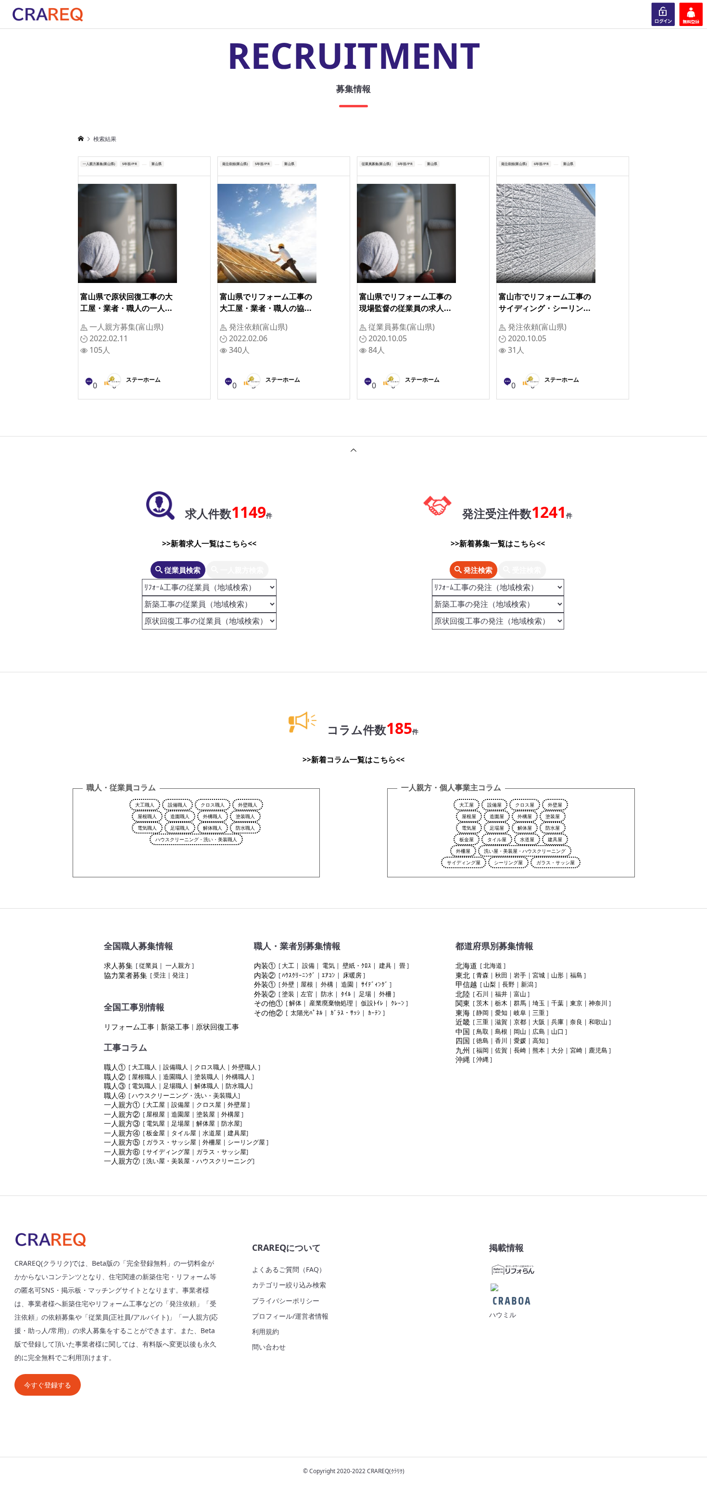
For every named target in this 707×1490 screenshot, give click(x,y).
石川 (482, 993)
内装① (265, 965)
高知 (538, 1040)
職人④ (115, 1095)
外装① (265, 984)
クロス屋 (524, 804)
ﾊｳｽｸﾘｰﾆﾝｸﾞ (299, 975)
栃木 (501, 1003)
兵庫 (557, 1021)
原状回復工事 (217, 1026)
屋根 (307, 984)
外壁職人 (247, 804)
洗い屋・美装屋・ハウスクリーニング (525, 851)
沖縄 (462, 1059)
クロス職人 (213, 804)
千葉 (557, 1003)
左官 (307, 993)
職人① (115, 1067)
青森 (482, 975)
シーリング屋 (508, 862)
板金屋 (466, 839)
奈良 (576, 1021)
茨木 (482, 1003)
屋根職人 (147, 816)
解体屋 (525, 827)
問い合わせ (269, 1346)
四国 (462, 1040)
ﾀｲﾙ (346, 993)
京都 (520, 1021)
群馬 (520, 1003)
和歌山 (598, 1021)
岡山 (520, 1031)
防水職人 (245, 827)
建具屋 (555, 839)
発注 (178, 975)
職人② (115, 1076)
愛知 (501, 1012)
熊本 (538, 1050)
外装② (265, 994)
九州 (462, 1050)
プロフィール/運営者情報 (290, 1316)
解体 (295, 1003)
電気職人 (147, 827)
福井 (501, 993)
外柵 (385, 993)
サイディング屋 (463, 862)
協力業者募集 (125, 975)
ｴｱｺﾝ (328, 975)
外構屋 (525, 816)
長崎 (520, 1050)
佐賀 (501, 1050)
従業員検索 (182, 570)
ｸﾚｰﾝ (397, 1003)
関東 (462, 1003)
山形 (557, 975)
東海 (462, 1012)
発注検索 (477, 570)
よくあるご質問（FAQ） (289, 1269)
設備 (308, 965)
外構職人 (212, 816)
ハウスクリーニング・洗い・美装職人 (196, 839)
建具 (385, 965)
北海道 (466, 965)
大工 (288, 965)
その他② (268, 1012)
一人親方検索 (241, 570)
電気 (328, 965)
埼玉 (538, 1003)
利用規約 (265, 1331)
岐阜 (520, 1012)
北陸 (462, 994)
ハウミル (502, 1314)
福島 (576, 975)
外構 (327, 984)
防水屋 (552, 827)
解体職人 (212, 827)
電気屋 (469, 827)
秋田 (501, 975)
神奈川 (598, 1003)
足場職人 (179, 827)
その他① (268, 1003)
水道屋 (527, 839)
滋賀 (501, 1021)
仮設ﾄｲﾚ (372, 1003)
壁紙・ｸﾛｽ (356, 965)
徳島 (482, 1040)
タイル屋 (496, 839)
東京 (576, 1003)
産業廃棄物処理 (331, 1003)
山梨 (489, 984)
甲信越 (466, 984)
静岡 (482, 1012)
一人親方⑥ (122, 1151)
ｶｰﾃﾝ (374, 1012)
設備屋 (494, 804)
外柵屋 (463, 851)
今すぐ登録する (47, 1384)
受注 (159, 975)
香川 (501, 1040)
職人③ (115, 1086)
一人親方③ (122, 1123)
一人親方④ (122, 1133)
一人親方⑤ (122, 1142)
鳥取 (482, 1031)
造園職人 (179, 816)
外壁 (288, 984)
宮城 (538, 975)
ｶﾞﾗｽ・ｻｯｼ (345, 1012)
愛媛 (520, 1040)
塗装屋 (552, 816)
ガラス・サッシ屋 (555, 862)
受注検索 (525, 570)
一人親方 (177, 965)
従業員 (148, 965)
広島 (538, 1031)
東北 (462, 975)
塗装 (288, 993)
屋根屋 (469, 816)
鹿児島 (598, 1050)
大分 (557, 1050)
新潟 (527, 984)
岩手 (520, 975)
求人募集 (118, 965)
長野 (508, 984)
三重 (538, 1012)
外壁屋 (555, 804)
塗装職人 (245, 816)
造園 (347, 984)
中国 (462, 1031)
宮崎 (576, 1050)
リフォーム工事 (129, 1026)
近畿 (462, 1022)
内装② (265, 975)
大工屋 (466, 804)
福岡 (482, 1050)
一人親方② (122, 1114)
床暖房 (352, 975)
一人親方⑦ (122, 1161)
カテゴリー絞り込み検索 (289, 1284)
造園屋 (497, 816)
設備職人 (177, 804)
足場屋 (497, 827)
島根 (501, 1031)
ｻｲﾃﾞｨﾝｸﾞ (374, 984)
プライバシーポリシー (285, 1300)
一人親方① (122, 1104)
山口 (557, 1031)
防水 (327, 993)
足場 (365, 993)
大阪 (538, 1021)
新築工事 (175, 1026)
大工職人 (144, 804)
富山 (520, 993)
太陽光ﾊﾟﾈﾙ (306, 1012)
